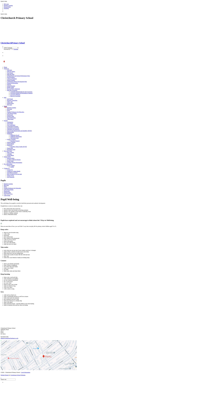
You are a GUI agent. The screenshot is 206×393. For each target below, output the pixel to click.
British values (10, 87)
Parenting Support (14, 141)
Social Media (10, 155)
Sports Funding (11, 80)
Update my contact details (13, 171)
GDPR (12, 167)
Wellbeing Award (14, 135)
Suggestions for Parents (13, 128)
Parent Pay (10, 145)
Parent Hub (10, 148)
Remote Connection (12, 100)
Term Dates (10, 123)
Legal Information (25, 372)
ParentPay (6, 8)
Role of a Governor (15, 96)
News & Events (8, 151)
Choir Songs (10, 119)
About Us (6, 68)
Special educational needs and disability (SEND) (19, 130)
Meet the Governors (12, 90)
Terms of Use (10, 175)
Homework (10, 115)
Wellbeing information (16, 136)
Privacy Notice (11, 165)
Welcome (9, 70)
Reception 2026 (11, 149)
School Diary (10, 103)
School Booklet (11, 86)
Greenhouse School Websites (18, 375)
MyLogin (6, 4)
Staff (5, 97)
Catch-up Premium (12, 78)
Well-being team (14, 138)
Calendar (9, 154)
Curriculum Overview (12, 126)
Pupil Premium (11, 77)
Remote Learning (8, 5)
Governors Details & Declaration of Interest (21, 93)
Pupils (5, 106)
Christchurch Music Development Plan (17, 81)
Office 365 (10, 102)
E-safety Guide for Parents (14, 159)
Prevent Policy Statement (13, 89)
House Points (7, 7)
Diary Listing (10, 152)
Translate (16, 49)
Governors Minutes (15, 94)
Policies (9, 84)
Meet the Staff (10, 74)
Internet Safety (10, 158)
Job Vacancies (10, 177)
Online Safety (7, 156)
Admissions (10, 122)
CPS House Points (11, 113)
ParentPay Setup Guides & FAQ (18, 146)
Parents (6, 120)
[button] (5, 52)
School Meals (10, 143)
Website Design (5, 375)
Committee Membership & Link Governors (21, 91)
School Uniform (11, 142)
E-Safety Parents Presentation (14, 162)
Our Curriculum (11, 125)
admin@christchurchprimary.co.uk (9, 338)
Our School (10, 73)
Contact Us (7, 168)
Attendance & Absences (13, 129)
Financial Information (12, 83)
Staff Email (10, 99)
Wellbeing (9, 133)
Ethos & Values (11, 71)
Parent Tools (10, 161)
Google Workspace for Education (15, 112)
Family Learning (11, 139)
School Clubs (10, 116)
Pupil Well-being (11, 117)
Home (5, 67)
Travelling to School (12, 172)
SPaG (8, 110)
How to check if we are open (14, 174)
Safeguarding (10, 132)
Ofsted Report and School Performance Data (18, 76)
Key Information (8, 164)
